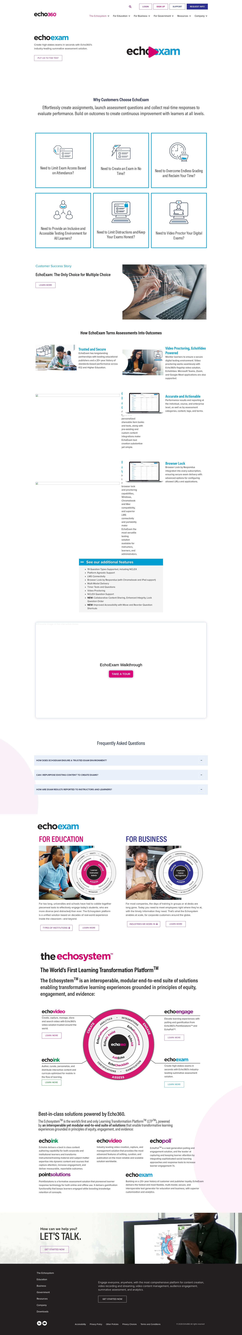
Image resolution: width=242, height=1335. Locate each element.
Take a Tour (121, 674)
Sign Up (161, 6)
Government (43, 1292)
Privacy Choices (129, 1324)
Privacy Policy (96, 1324)
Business (41, 1285)
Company (42, 1305)
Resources (42, 1298)
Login (145, 6)
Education (42, 1279)
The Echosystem (45, 1273)
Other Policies (112, 1324)
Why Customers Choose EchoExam (121, 99)
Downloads (42, 1311)
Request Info (197, 6)
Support (177, 6)
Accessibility (80, 1324)
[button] (130, 7)
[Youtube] (44, 1323)
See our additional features (109, 562)
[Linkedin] (39, 1323)
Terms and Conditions (150, 1324)
